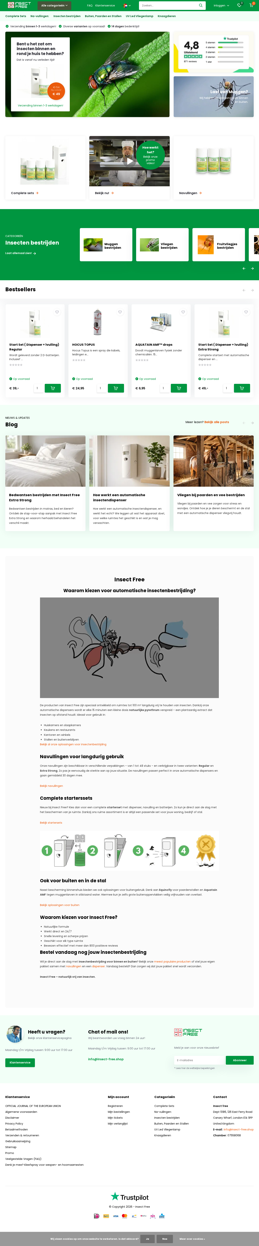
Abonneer (240, 1060)
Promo (9, 1153)
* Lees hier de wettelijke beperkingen (194, 1068)
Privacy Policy (14, 1124)
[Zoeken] (201, 5)
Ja (147, 1238)
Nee (164, 1238)
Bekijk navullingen (51, 786)
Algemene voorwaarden (21, 1112)
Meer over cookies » (192, 1238)
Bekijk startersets (51, 823)
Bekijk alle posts (216, 422)
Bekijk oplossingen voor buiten (59, 905)
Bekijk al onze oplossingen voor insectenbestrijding (73, 744)
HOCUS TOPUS (83, 344)
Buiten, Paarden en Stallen (103, 16)
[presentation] (244, 269)
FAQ (90, 5)
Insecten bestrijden (67, 16)
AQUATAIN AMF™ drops (153, 344)
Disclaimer (12, 1118)
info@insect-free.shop (106, 1059)
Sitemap (10, 1147)
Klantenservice (105, 5)
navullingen (73, 966)
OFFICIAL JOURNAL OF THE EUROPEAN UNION (33, 1106)
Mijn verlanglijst (118, 1124)
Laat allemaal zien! (18, 253)
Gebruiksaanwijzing (17, 1141)
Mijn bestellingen (119, 1112)
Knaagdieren (167, 16)
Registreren (115, 1106)
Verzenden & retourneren (22, 1135)
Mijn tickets (115, 1118)
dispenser (98, 966)
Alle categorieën (52, 5)
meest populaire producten (172, 961)
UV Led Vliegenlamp (139, 16)
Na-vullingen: (40, 16)
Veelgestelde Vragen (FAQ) (23, 1159)
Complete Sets (15, 16)
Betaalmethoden (16, 1129)
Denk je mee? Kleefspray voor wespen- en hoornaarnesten (44, 1165)
